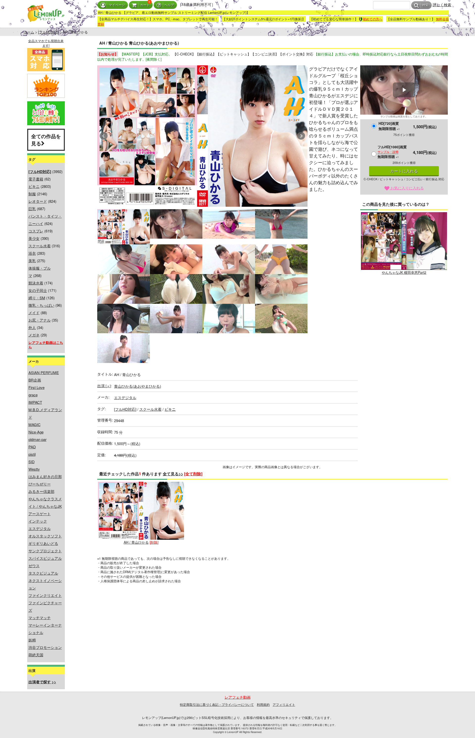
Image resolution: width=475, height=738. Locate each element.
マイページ (117, 5)
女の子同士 (37, 290)
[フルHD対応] (48, 31)
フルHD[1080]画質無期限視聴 (392, 151)
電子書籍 (35, 178)
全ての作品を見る (46, 139)
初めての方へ (372, 19)
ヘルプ (169, 5)
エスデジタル (39, 528)
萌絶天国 (35, 654)
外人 (32, 327)
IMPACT (35, 402)
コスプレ (35, 230)
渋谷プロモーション (45, 647)
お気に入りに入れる (406, 187)
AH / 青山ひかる (136, 542)
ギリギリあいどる (43, 543)
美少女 (34, 238)
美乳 (32, 260)
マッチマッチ (39, 617)
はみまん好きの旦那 (45, 476)
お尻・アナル (39, 320)
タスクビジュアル (43, 573)
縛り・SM (36, 297)
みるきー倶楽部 (41, 491)
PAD (32, 446)
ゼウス (34, 565)
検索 (425, 5)
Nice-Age (36, 431)
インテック (37, 521)
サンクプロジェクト (45, 550)
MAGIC (34, 424)
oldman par (37, 439)
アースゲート (39, 513)
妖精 (32, 639)
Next (301, 136)
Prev (104, 136)
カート (145, 5)
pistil (32, 454)
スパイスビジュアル (45, 558)
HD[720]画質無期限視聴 (389, 126)
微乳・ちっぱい (41, 305)
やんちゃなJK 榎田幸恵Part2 (404, 272)
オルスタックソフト (45, 535)
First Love (36, 387)
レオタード (37, 201)
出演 (104, 385)
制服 (32, 193)
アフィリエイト (284, 704)
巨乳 (32, 208)
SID (31, 461)
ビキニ (34, 186)
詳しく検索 (442, 4)
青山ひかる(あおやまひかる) (137, 386)
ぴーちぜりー (39, 483)
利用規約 (263, 704)
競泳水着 (35, 282)
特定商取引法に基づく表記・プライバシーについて (217, 704)
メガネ (34, 334)
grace (33, 394)
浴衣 (32, 253)
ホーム (29, 31)
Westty (34, 469)
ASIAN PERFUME (43, 372)
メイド (34, 312)
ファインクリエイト (45, 595)
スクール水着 (39, 245)
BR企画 (34, 379)
